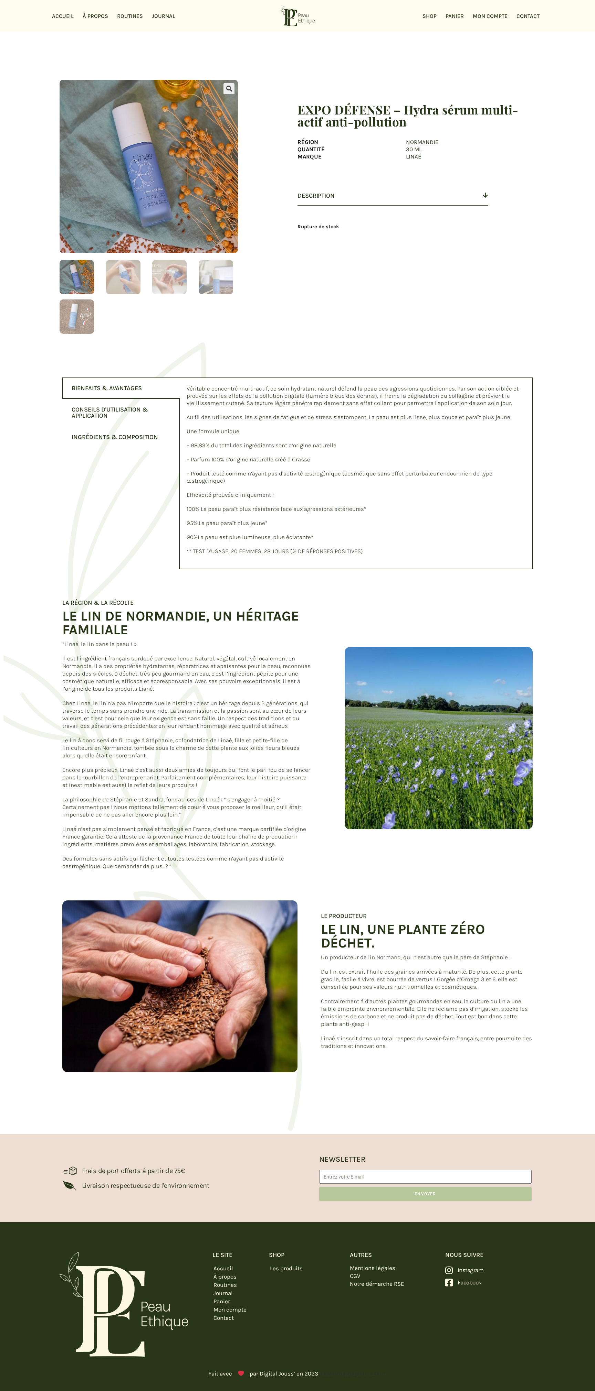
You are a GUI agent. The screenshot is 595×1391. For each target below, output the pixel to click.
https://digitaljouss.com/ (353, 1373)
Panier (455, 16)
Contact (528, 16)
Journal (163, 16)
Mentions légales (372, 1267)
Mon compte (490, 16)
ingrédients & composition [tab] (115, 437)
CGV (355, 1275)
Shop (429, 16)
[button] (228, 88)
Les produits (286, 1268)
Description (316, 195)
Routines (130, 16)
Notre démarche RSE (377, 1283)
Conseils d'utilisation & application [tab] (110, 412)
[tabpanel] (356, 473)
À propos (95, 16)
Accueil (63, 16)
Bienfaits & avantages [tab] (107, 388)
